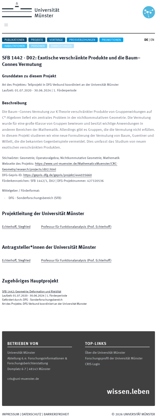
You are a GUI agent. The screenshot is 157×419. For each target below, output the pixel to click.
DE (146, 40)
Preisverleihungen (82, 40)
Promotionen (111, 40)
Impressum (10, 414)
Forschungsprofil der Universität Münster (113, 358)
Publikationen (14, 40)
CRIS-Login (92, 364)
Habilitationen (14, 46)
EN (152, 40)
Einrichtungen (61, 46)
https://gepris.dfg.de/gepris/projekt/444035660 (57, 175)
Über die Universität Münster (105, 353)
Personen (38, 46)
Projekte (37, 40)
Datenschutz (31, 414)
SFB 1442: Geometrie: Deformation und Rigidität (31, 291)
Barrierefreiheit (56, 414)
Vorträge (56, 40)
